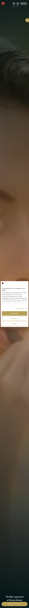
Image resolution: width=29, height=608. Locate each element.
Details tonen (20, 308)
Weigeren (14, 323)
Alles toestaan (14, 313)
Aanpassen (14, 318)
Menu (24, 3)
